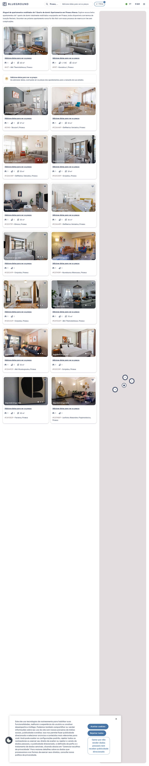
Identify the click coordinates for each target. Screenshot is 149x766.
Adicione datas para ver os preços (18, 58)
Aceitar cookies (98, 726)
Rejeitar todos (96, 733)
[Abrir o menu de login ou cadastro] (144, 4)
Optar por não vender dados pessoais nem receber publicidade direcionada (98, 745)
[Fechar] (116, 718)
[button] (115, 389)
